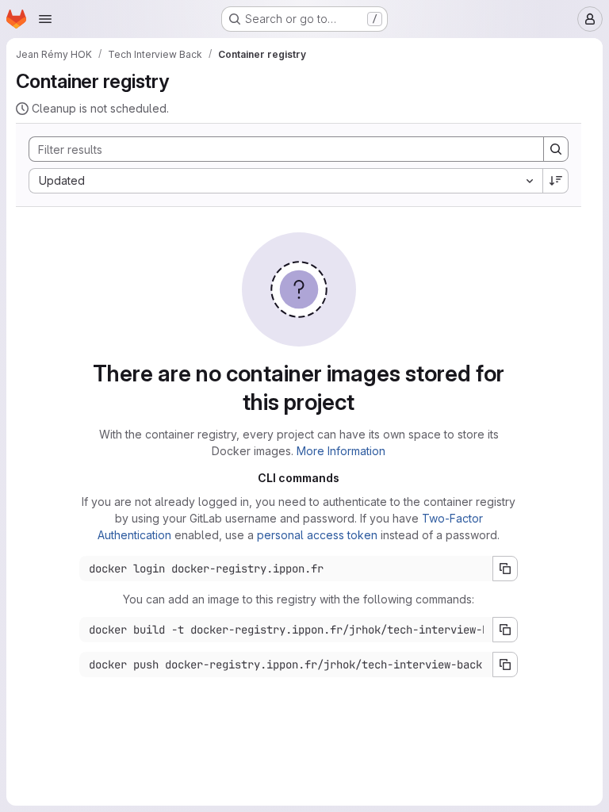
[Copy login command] (505, 568)
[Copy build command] (505, 629)
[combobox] (285, 180)
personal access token (317, 535)
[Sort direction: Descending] (556, 180)
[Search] (556, 149)
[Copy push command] (505, 664)
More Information (341, 451)
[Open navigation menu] (45, 19)
